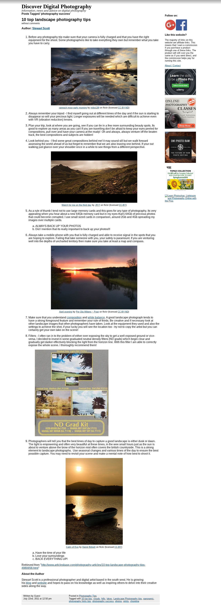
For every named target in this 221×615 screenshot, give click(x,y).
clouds (96, 598)
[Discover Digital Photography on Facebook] (181, 29)
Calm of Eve (72, 547)
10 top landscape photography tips (56, 19)
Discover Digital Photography (57, 6)
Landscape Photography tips (127, 598)
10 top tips (86, 598)
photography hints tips (80, 601)
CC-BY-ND (123, 107)
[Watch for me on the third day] (94, 201)
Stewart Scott (41, 28)
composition (74, 317)
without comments (31, 23)
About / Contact (173, 65)
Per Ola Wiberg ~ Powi (87, 311)
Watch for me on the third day (76, 205)
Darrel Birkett (88, 547)
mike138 (95, 107)
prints (126, 601)
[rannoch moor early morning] (94, 104)
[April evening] (94, 308)
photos (118, 601)
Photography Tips (88, 596)
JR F (97, 205)
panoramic (148, 598)
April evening (65, 311)
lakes (109, 598)
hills (103, 598)
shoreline (134, 601)
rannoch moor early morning (73, 107)
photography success (103, 601)
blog (28, 582)
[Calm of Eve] (94, 543)
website (42, 582)
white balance (96, 317)
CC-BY (122, 205)
